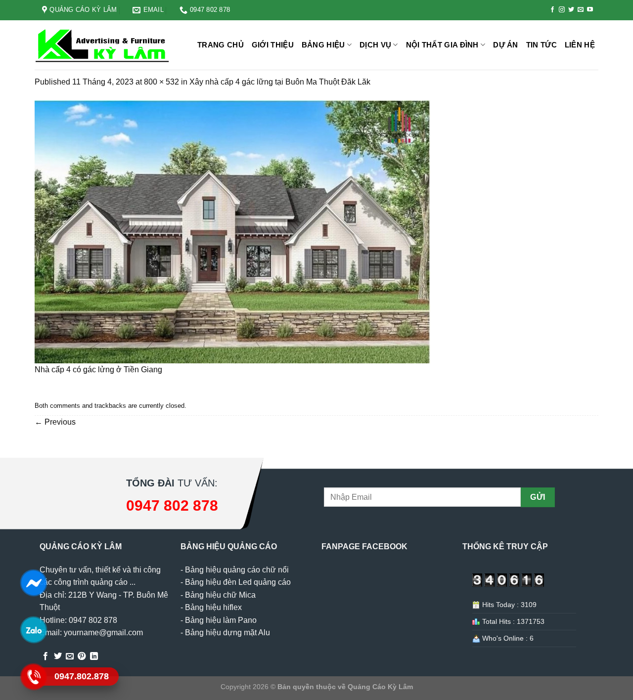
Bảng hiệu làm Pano (221, 620)
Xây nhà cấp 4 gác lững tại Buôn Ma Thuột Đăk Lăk (279, 82)
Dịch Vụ (375, 45)
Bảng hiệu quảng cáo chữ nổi (237, 570)
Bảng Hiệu (323, 45)
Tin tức (541, 45)
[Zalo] (33, 629)
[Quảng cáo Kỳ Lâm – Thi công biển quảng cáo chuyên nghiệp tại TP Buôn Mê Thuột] (104, 45)
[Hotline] (33, 676)
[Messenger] (33, 582)
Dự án (505, 45)
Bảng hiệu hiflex (213, 607)
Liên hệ (580, 45)
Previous (55, 422)
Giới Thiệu (273, 45)
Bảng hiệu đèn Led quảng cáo (238, 582)
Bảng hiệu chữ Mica (220, 595)
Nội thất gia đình (442, 45)
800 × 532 (161, 82)
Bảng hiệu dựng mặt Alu (227, 632)
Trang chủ (220, 45)
